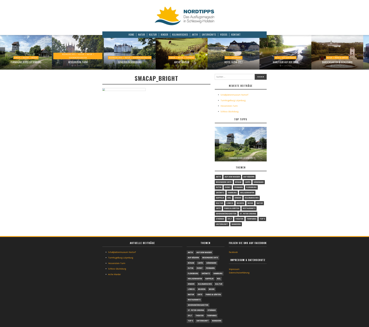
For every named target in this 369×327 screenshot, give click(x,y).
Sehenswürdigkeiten (78, 57)
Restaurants (249, 208)
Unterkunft (236, 57)
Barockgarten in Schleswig (337, 62)
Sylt (227, 57)
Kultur (26, 57)
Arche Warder (181, 62)
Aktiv (277, 57)
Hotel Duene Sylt (233, 62)
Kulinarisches (252, 198)
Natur (89, 54)
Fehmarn (238, 187)
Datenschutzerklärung (239, 272)
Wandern (236, 224)
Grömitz (220, 192)
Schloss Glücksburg (130, 62)
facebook (233, 252)
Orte (218, 208)
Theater (239, 219)
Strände (220, 219)
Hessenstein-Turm (78, 62)
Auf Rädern (248, 177)
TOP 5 (262, 219)
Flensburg (251, 187)
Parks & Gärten (341, 57)
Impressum (234, 269)
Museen (34, 57)
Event (228, 187)
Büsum (238, 182)
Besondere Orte (69, 54)
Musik (250, 203)
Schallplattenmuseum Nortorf (234, 94)
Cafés (247, 182)
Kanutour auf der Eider (285, 62)
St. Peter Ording (248, 213)
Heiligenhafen (247, 192)
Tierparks (190, 57)
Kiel (229, 198)
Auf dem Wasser (289, 57)
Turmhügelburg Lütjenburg (26, 62)
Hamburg (232, 192)
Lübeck (229, 203)
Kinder (17, 57)
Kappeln (220, 198)
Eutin (218, 187)
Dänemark (259, 182)
